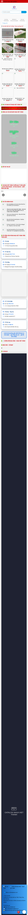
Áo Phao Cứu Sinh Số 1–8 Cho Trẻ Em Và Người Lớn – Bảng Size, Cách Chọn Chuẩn (16, 225)
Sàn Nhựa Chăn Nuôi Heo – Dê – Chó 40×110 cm (20, 70)
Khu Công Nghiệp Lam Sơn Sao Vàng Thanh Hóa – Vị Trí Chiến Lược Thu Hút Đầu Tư (16, 205)
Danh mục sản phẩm (10, 2)
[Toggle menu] (14, 348)
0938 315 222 (10, 303)
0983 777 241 (12, 254)
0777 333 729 (10, 314)
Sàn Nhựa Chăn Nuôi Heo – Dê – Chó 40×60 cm (7, 84)
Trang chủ (4, 23)
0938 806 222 (12, 243)
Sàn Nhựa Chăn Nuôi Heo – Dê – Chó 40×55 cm (20, 84)
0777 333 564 (12, 264)
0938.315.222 (17, 14)
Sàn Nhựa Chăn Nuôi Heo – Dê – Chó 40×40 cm (7, 99)
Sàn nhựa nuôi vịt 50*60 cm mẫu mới (7, 69)
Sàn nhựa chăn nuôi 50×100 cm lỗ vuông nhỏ (7, 40)
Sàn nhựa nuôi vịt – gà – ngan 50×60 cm (20, 99)
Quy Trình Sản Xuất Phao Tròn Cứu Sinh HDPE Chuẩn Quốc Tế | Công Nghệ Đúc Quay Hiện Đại (15, 230)
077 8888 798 (10, 324)
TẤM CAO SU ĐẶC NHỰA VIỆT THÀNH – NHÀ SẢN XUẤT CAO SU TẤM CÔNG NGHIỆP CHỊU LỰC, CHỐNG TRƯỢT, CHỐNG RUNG (16, 210)
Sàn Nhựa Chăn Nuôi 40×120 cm (20, 40)
